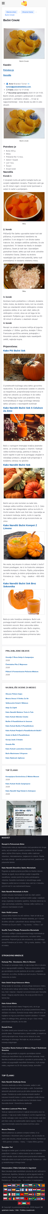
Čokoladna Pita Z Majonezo (16, 664)
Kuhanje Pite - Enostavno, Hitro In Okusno (19, 962)
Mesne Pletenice (8, 1129)
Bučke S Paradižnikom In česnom (19, 721)
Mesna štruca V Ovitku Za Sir (17, 698)
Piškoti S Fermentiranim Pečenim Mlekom (22, 671)
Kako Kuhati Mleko (9, 1003)
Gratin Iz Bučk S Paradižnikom (17, 735)
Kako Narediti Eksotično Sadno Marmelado (19, 868)
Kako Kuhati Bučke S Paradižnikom (20, 726)
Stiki (17, 1210)
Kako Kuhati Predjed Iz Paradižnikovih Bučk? (23, 730)
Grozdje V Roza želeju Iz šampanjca (20, 657)
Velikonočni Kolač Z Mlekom (17, 703)
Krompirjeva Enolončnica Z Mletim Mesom (22, 776)
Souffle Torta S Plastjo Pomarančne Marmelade (20, 930)
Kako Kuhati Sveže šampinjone (18, 784)
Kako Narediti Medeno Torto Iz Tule (19, 712)
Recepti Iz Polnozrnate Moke (13, 844)
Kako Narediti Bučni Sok (16, 465)
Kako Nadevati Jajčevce (15, 758)
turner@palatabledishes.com (18, 87)
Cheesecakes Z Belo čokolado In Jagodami (19, 1168)
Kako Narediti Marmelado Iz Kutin (15, 891)
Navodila (7, 75)
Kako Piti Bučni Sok (14, 350)
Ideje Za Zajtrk (11, 708)
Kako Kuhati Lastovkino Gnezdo (18, 749)
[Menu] (3, 3)
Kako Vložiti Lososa (10, 912)
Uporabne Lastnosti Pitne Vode (14, 1109)
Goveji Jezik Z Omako (14, 740)
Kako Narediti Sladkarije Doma (14, 1082)
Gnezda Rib (10, 744)
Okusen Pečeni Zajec (14, 694)
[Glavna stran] (24, 3)
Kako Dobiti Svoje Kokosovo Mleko (16, 982)
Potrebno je (8, 70)
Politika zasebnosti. (27, 1210)
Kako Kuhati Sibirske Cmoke (17, 717)
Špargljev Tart (7, 1147)
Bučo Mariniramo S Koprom (16, 753)
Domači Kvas (7, 1027)
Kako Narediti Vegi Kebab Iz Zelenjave (21, 791)
